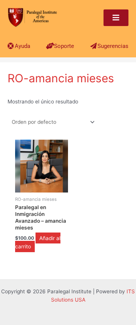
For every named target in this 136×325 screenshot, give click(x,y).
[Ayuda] (11, 46)
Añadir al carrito (37, 242)
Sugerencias (112, 46)
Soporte (64, 46)
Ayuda (22, 46)
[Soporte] (50, 46)
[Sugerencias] (93, 46)
